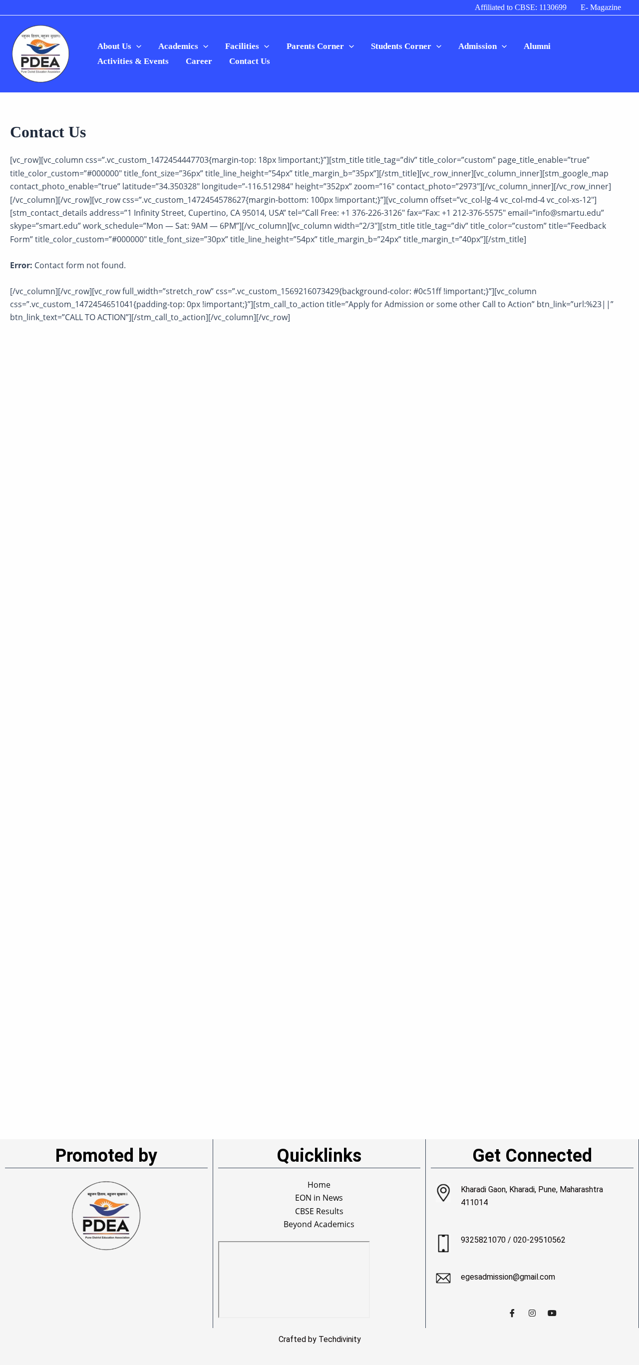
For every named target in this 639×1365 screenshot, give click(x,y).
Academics (178, 46)
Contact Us (249, 61)
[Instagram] (532, 1313)
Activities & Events (133, 61)
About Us (114, 46)
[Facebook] (512, 1313)
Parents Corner (315, 46)
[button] (136, 46)
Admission (477, 46)
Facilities (242, 46)
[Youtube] (552, 1313)
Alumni (537, 46)
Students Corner (401, 46)
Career (199, 61)
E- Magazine (601, 7)
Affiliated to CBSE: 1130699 (521, 7)
